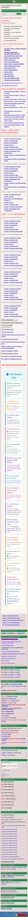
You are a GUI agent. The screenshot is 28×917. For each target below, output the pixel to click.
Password (3, 766)
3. (7, 645)
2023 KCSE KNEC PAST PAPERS (8, 819)
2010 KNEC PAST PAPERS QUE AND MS (9, 852)
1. (11, 641)
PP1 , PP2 (5, 750)
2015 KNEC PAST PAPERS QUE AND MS (9, 840)
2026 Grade (4, 702)
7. (8, 658)
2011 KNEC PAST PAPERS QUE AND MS (9, 849)
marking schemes (13, 452)
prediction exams (11, 528)
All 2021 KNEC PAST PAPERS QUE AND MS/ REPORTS (12, 825)
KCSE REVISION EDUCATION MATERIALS (11, 7)
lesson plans (17, 467)
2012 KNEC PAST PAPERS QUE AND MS (9, 847)
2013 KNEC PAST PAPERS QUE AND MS (9, 845)
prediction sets (12, 420)
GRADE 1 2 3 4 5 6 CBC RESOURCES (11, 622)
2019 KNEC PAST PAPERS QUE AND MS (9, 831)
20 (2, 869)
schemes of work (11, 468)
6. (8, 656)
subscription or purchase (15, 583)
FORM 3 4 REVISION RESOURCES (10, 615)
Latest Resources (17, 542)
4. (10, 651)
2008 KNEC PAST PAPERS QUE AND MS (9, 854)
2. (7, 643)
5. (13, 654)
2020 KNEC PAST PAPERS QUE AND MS (9, 829)
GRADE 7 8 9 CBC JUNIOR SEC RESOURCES (12, 620)
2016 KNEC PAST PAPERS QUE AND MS (9, 838)
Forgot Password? (5, 774)
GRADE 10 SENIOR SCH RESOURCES (11, 618)
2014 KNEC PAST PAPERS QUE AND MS (9, 843)
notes (17, 528)
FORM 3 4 (4, 755)
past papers (15, 449)
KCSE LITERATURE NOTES (8, 663)
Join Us (3, 776)
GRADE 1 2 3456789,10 (7, 752)
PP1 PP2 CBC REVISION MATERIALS (11, 625)
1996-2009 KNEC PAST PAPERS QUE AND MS (10, 856)
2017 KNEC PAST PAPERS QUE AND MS (9, 836)
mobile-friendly (10, 570)
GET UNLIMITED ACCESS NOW (14, 365)
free (19, 431)
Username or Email (5, 762)
